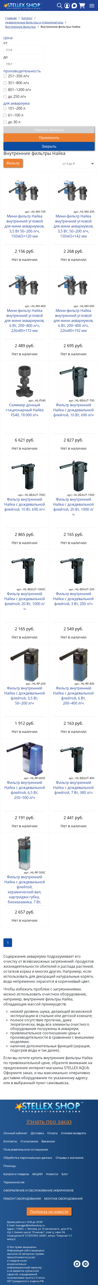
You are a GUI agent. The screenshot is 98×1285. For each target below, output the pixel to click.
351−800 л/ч (18, 82)
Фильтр (13, 163)
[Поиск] (59, 5)
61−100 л (15, 115)
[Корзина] (82, 5)
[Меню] (91, 5)
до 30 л (13, 121)
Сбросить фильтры (49, 130)
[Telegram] (85, 1263)
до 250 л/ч (16, 96)
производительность (22, 70)
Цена (8, 37)
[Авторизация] (67, 5)
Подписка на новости (49, 1211)
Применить (49, 137)
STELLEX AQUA (60, 1262)
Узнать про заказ (49, 1121)
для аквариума (16, 103)
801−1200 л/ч (19, 89)
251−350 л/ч (18, 75)
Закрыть (49, 146)
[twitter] (77, 1263)
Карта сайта (58, 1265)
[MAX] (74, 5)
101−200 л (16, 108)
